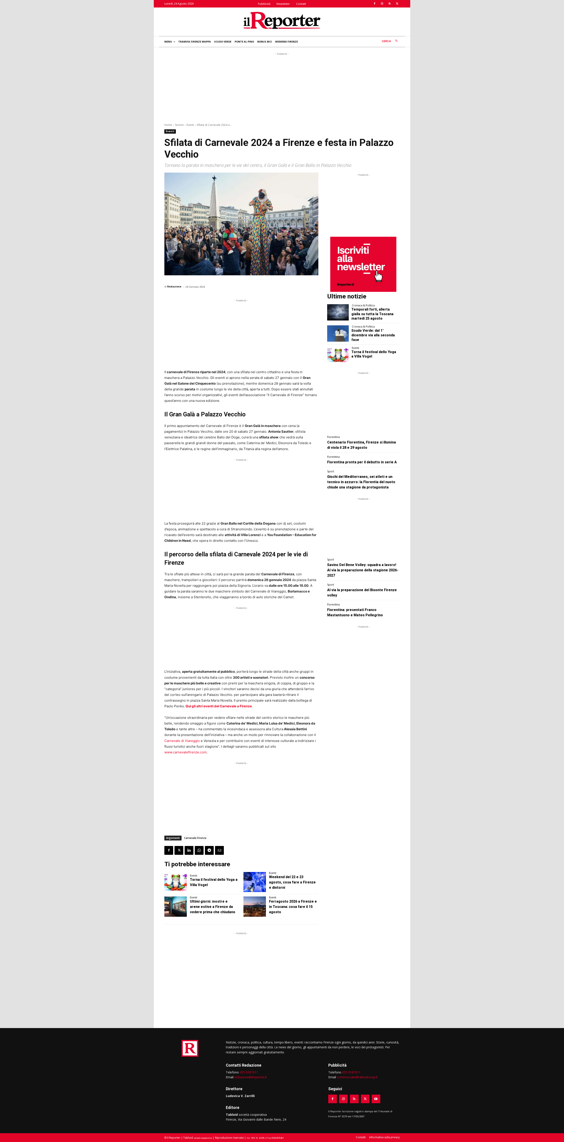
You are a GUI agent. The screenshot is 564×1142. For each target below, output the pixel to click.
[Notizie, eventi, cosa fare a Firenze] (282, 20)
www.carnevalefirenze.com (185, 752)
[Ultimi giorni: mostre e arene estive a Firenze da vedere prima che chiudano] (175, 906)
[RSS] (389, 3)
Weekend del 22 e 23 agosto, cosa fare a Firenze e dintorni (292, 882)
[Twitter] (397, 3)
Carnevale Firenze (195, 838)
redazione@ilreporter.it (250, 1077)
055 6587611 (249, 1072)
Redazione (174, 286)
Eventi (190, 125)
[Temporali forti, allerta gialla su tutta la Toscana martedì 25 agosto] (338, 312)
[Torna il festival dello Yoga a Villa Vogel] (175, 882)
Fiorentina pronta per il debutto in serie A (362, 462)
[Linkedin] (189, 850)
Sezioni (179, 125)
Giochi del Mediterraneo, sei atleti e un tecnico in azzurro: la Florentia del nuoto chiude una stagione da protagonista (361, 482)
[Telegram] (209, 850)
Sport (330, 471)
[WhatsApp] (199, 850)
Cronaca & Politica (363, 305)
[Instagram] (382, 3)
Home (168, 125)
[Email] (219, 850)
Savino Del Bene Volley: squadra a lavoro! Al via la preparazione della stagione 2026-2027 (362, 570)
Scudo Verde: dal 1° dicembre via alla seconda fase (373, 335)
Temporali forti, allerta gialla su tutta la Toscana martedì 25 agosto (372, 314)
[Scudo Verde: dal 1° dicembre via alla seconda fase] (338, 333)
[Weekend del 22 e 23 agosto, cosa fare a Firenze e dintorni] (254, 882)
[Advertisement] (282, 87)
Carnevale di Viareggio (182, 741)
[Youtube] (376, 1099)
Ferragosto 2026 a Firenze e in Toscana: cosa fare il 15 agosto (293, 906)
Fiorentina (333, 437)
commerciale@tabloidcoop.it (357, 1077)
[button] (391, 41)
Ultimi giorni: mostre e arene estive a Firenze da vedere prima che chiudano (212, 906)
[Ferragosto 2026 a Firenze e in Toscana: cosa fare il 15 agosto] (254, 906)
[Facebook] (374, 3)
